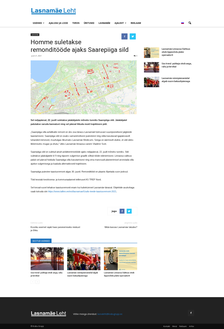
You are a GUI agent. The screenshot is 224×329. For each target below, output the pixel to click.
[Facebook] (191, 313)
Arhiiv (191, 326)
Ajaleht (119, 22)
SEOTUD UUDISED (41, 241)
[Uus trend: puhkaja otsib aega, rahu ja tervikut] (47, 258)
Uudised (37, 22)
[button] (189, 23)
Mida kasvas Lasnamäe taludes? (121, 227)
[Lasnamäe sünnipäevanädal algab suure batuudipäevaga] (84, 258)
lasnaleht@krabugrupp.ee (110, 314)
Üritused (89, 22)
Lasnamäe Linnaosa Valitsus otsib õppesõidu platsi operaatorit (176, 52)
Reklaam (136, 22)
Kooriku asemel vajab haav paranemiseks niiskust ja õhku (55, 229)
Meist (174, 326)
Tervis (76, 22)
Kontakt (166, 326)
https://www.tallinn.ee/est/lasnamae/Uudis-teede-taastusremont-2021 (82, 191)
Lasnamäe (104, 22)
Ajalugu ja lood (58, 22)
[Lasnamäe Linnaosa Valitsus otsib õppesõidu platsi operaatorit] (120, 258)
